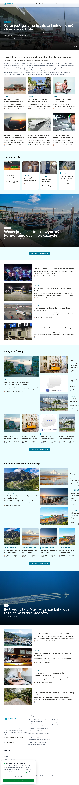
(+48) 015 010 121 (10, 740)
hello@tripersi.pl (10, 742)
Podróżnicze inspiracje (47, 3)
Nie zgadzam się (18, 776)
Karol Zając (7, 38)
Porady (38, 3)
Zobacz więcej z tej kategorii (38, 253)
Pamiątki (61, 3)
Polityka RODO (39, 775)
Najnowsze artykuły (23, 3)
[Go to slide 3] (76, 46)
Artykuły (31, 716)
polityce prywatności (24, 772)
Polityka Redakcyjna (49, 775)
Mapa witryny (59, 775)
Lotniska (32, 3)
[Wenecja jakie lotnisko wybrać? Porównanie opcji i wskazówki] (39, 220)
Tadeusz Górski (8, 239)
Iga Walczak (55, 719)
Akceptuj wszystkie (18, 780)
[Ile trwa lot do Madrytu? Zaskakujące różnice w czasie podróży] (39, 598)
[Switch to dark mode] (73, 3)
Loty (56, 3)
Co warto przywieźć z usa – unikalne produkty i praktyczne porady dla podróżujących (37, 744)
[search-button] (69, 4)
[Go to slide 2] (74, 46)
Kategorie (7, 750)
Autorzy (55, 716)
